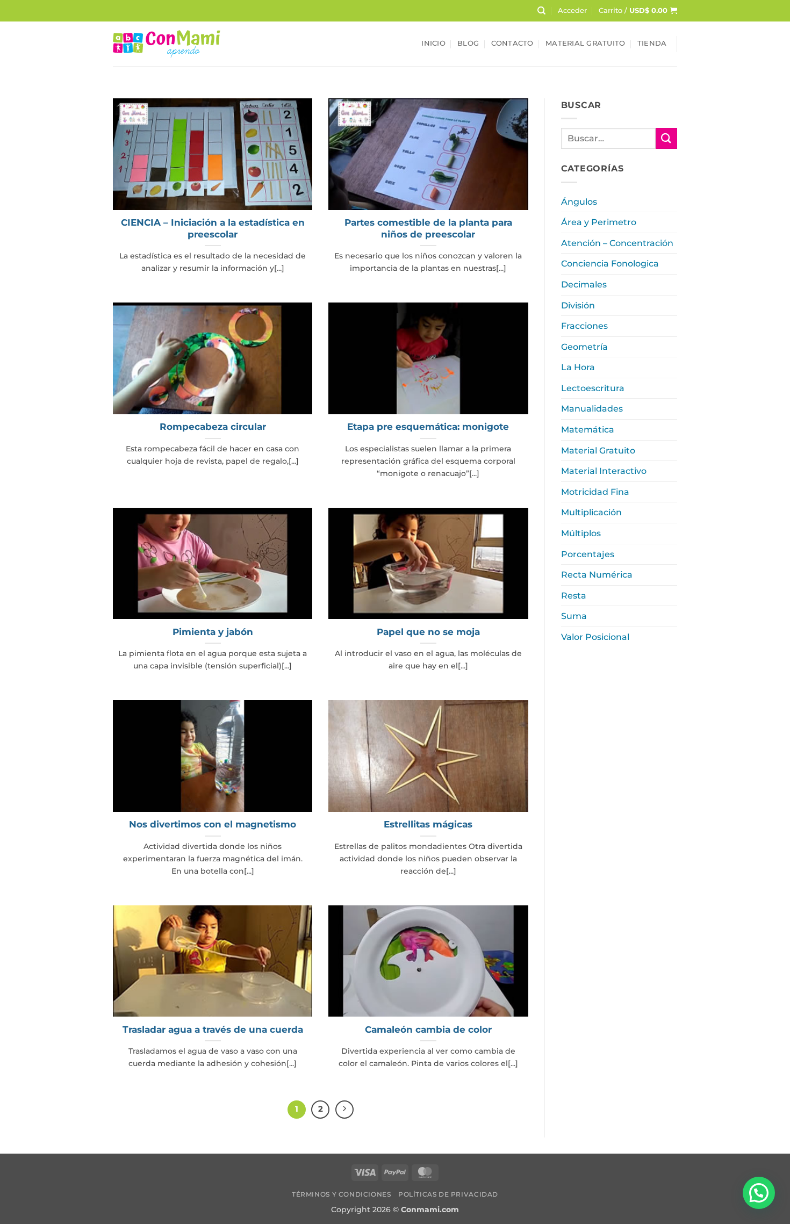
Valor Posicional (595, 637)
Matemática (587, 429)
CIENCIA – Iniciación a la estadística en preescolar (213, 228)
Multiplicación (591, 512)
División (578, 305)
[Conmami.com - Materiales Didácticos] (166, 43)
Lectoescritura (592, 388)
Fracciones (584, 326)
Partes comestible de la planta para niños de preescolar (428, 228)
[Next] (344, 1109)
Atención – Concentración (617, 243)
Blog (468, 43)
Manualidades (592, 409)
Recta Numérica (597, 575)
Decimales (584, 284)
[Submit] (666, 138)
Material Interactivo (604, 471)
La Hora (578, 367)
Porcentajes (587, 554)
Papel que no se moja (428, 632)
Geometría (584, 347)
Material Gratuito (585, 43)
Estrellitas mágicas (428, 824)
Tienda (652, 43)
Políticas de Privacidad (448, 1194)
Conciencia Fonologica (610, 263)
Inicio (433, 43)
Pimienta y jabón (213, 632)
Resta (573, 596)
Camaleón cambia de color (428, 1029)
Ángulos (579, 202)
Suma (574, 616)
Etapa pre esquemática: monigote (428, 426)
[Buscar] (541, 10)
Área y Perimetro (598, 222)
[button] (572, 11)
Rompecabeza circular (213, 426)
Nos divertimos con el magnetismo (212, 824)
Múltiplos (581, 533)
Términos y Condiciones (341, 1194)
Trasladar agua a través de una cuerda (213, 1029)
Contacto (512, 43)
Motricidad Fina (595, 492)
